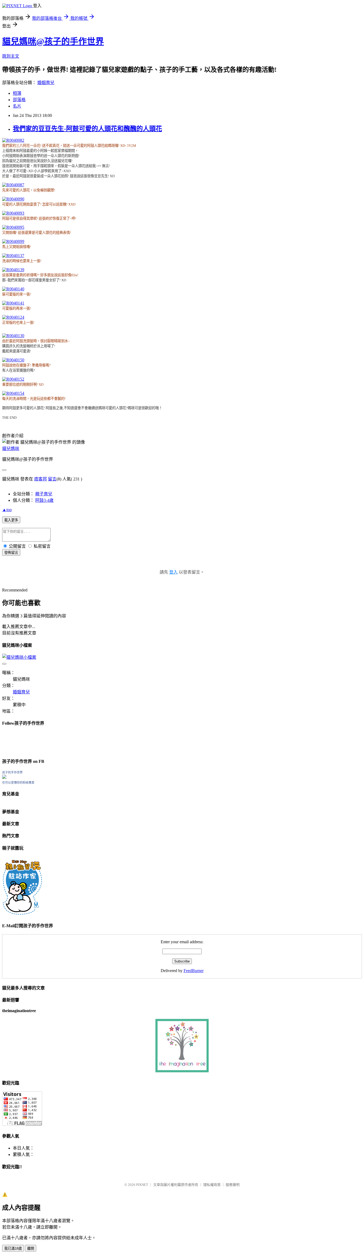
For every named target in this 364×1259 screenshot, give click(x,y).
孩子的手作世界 (12, 772)
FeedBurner (194, 970)
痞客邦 (40, 479)
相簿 (17, 93)
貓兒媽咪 (10, 448)
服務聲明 (233, 1185)
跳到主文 (10, 56)
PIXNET (142, 1185)
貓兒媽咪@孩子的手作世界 (53, 41)
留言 (52, 479)
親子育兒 (43, 494)
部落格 (19, 99)
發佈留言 (11, 553)
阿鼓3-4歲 (44, 500)
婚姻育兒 (45, 82)
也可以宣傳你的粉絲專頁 (18, 782)
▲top (7, 509)
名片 (17, 106)
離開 (30, 1248)
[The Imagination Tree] (182, 1071)
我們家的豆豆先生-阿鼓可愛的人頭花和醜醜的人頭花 (87, 128)
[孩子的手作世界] (4, 777)
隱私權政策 (212, 1185)
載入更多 (11, 520)
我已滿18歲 (13, 1248)
